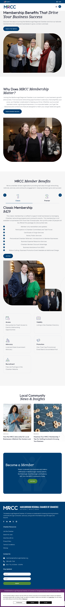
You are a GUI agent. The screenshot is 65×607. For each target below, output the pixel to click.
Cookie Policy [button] (51, 597)
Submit (17, 583)
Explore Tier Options (11, 29)
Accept (45, 602)
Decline (32, 602)
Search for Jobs (8, 534)
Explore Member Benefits (12, 111)
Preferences (19, 602)
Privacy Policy (7, 541)
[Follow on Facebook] (3, 521)
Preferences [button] (24, 599)
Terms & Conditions (9, 544)
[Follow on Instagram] (16, 521)
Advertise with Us (8, 538)
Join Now (8, 256)
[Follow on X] (13, 521)
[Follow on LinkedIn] (7, 521)
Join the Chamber (8, 531)
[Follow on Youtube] (10, 521)
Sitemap (5, 548)
